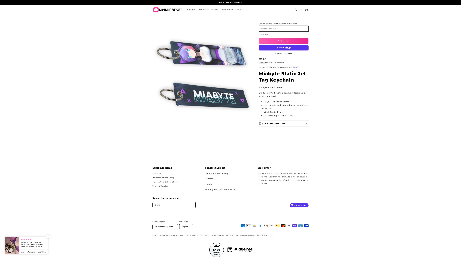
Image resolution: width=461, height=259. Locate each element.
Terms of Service (160, 186)
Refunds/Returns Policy (163, 178)
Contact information (264, 235)
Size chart (157, 173)
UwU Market (163, 235)
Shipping (262, 63)
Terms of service (218, 235)
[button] (203, 9)
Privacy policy (204, 235)
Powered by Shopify (176, 235)
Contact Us (210, 179)
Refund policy (191, 235)
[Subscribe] (192, 205)
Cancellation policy (247, 235)
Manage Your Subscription (164, 182)
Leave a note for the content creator (278, 24)
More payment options (284, 53)
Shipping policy (232, 235)
